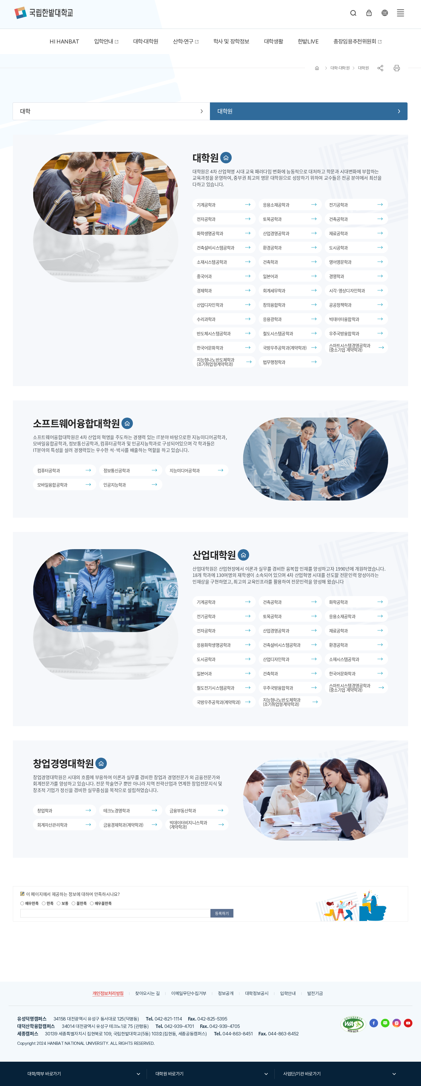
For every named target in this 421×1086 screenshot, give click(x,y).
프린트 (397, 68)
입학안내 (288, 993)
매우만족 (31, 903)
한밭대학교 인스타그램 (396, 1023)
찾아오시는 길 (147, 993)
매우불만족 (102, 903)
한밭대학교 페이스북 (373, 1023)
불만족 (80, 903)
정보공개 (226, 993)
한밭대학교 (43, 13)
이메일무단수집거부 (188, 993)
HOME (317, 68)
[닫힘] (384, 13)
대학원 (363, 68)
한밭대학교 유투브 (408, 1023)
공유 (380, 68)
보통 (64, 903)
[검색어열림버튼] (353, 13)
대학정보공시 (257, 993)
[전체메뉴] (400, 13)
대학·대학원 (339, 68)
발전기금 (315, 993)
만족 (49, 903)
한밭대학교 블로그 (385, 1023)
